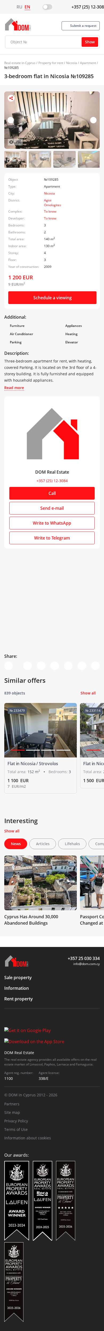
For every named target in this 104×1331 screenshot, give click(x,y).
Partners (11, 1103)
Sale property (18, 977)
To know (50, 211)
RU (19, 7)
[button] (93, 120)
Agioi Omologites (52, 202)
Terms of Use (16, 1129)
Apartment (88, 63)
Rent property (18, 999)
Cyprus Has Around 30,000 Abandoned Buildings (31, 920)
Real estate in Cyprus (19, 63)
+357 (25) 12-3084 (52, 480)
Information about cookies (27, 1137)
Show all (88, 693)
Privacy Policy (16, 1120)
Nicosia (71, 63)
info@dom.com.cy (86, 964)
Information (16, 988)
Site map (12, 1112)
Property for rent (50, 63)
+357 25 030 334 (84, 958)
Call (52, 493)
